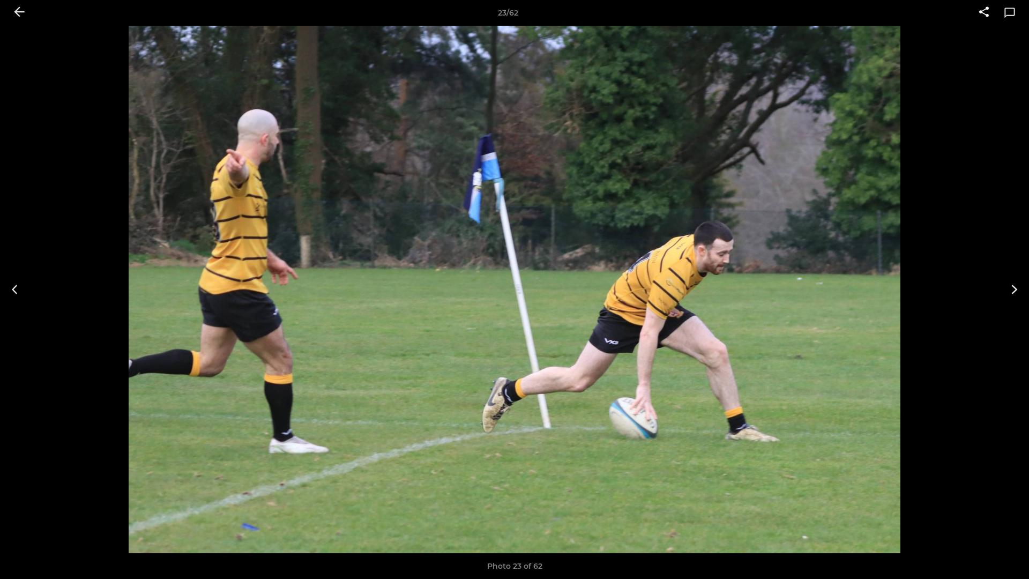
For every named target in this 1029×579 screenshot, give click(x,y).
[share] (984, 12)
